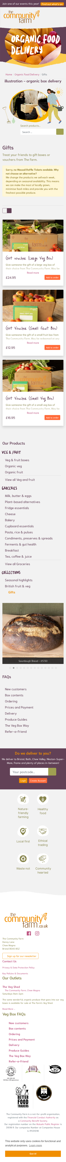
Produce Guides (16, 719)
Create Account (38, 780)
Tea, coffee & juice (18, 556)
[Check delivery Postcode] (52, 772)
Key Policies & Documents (15, 973)
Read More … (8, 1008)
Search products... (30, 125)
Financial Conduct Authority (41, 1117)
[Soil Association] (11, 1073)
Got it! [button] (33, 1153)
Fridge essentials (17, 508)
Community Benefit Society (33, 1120)
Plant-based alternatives (22, 502)
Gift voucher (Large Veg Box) (29, 258)
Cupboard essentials (19, 526)
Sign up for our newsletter (21, 956)
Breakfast (12, 550)
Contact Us (9, 961)
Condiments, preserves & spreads (29, 538)
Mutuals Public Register (48, 1124)
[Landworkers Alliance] (55, 1069)
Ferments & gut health (20, 544)
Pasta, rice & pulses (19, 532)
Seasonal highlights (19, 580)
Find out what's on (52, 4)
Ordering (11, 701)
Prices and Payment (19, 707)
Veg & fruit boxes (17, 460)
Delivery (11, 713)
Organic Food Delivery (27, 74)
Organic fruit (14, 472)
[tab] (10, 668)
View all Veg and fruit (20, 479)
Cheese (10, 514)
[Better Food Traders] (22, 1097)
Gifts (11, 592)
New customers (16, 689)
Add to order (52, 277)
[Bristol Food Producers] (32, 1069)
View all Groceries (17, 564)
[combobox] (38, 132)
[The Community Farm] (21, 16)
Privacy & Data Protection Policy (18, 967)
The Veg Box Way (17, 725)
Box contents (14, 695)
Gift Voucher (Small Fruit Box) (31, 328)
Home (9, 74)
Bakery (10, 520)
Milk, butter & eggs (18, 495)
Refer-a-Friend (16, 731)
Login (23, 780)
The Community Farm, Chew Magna (22, 990)
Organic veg (13, 466)
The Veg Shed (11, 986)
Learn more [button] (35, 1145)
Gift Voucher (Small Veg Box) (30, 398)
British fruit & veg (17, 586)
